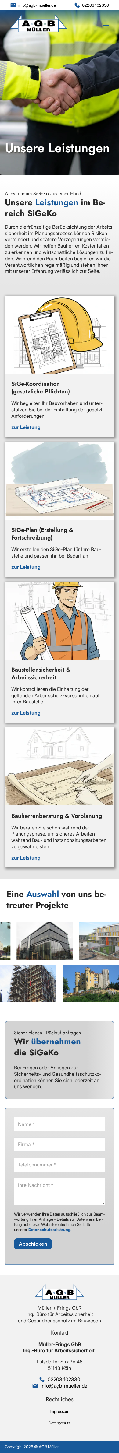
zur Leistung (26, 427)
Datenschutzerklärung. (50, 1229)
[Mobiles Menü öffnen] (106, 23)
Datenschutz (59, 1422)
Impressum (59, 1411)
